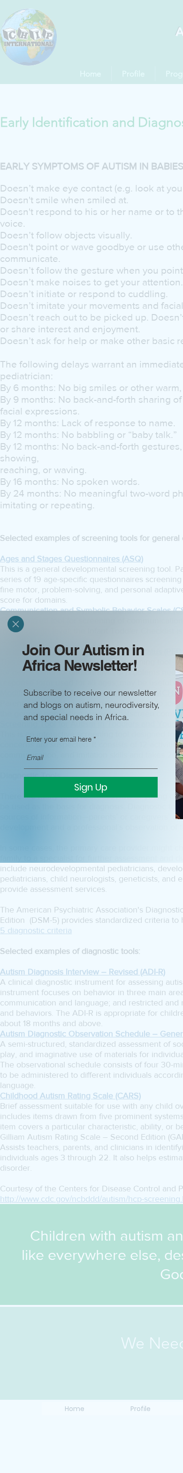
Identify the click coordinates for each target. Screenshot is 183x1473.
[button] (16, 624)
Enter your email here (59, 739)
